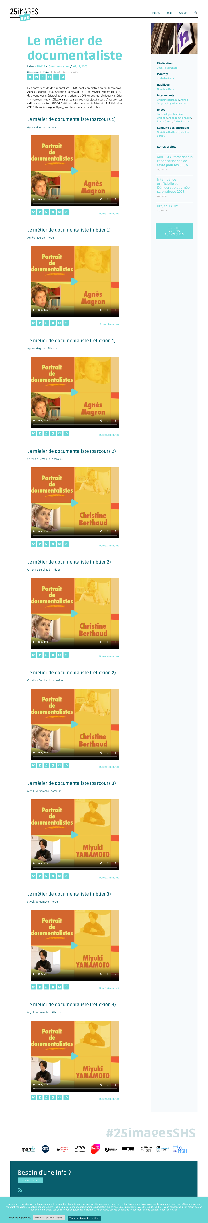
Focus (169, 12)
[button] (75, 171)
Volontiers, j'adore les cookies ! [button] (84, 1218)
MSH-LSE (39, 66)
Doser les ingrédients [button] (19, 1217)
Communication (59, 66)
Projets (155, 12)
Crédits (183, 12)
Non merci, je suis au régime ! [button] (49, 1217)
